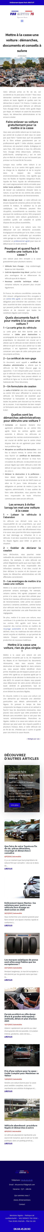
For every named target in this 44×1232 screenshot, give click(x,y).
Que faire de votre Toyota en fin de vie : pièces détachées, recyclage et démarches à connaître (20, 849)
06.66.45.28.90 (27, 1180)
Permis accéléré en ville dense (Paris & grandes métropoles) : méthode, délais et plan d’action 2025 (20, 1017)
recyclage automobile (12, 629)
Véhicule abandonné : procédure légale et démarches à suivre (20, 1126)
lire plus (8, 868)
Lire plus (14, 805)
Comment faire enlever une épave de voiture (21, 775)
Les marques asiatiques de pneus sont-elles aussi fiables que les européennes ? (21, 961)
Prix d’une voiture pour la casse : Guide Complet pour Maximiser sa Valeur (21, 1073)
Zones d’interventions (22, 1200)
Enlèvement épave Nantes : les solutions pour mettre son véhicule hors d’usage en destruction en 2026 (20, 906)
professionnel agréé (22, 241)
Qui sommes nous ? (22, 1195)
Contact (22, 1204)
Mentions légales (16, 1215)
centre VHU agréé (13, 299)
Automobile (17, 856)
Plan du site (31, 1221)
